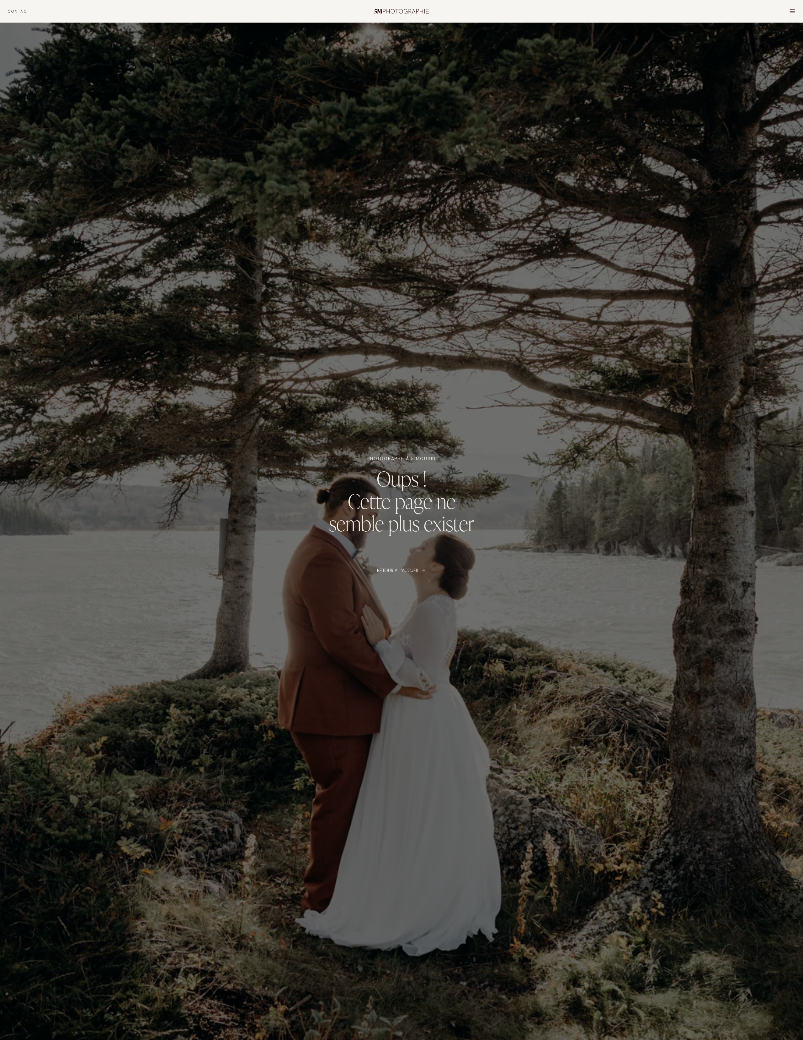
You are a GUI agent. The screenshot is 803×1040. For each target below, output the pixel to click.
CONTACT (19, 11)
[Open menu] (792, 11)
